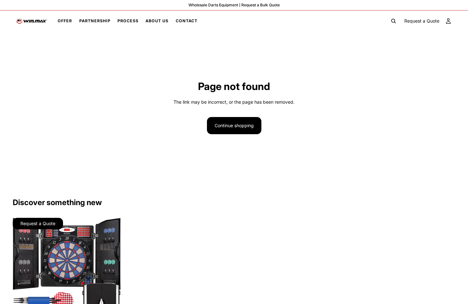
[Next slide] (111, 273)
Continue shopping (234, 125)
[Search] (393, 21)
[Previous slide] (22, 273)
